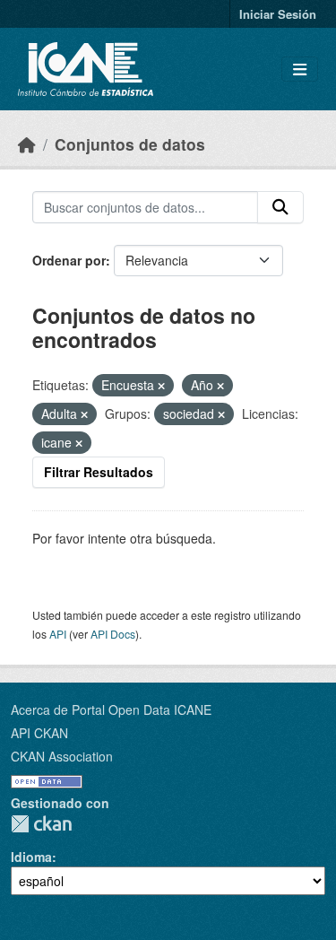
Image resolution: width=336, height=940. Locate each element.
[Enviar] (280, 207)
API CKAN (39, 733)
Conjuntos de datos (130, 144)
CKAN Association (62, 756)
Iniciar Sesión (277, 13)
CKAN (41, 823)
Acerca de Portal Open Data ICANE (111, 709)
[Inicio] (27, 144)
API (57, 633)
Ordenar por (69, 260)
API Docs (112, 633)
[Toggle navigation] (299, 70)
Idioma (31, 857)
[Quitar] (161, 386)
